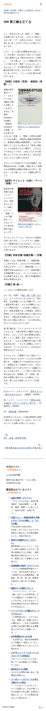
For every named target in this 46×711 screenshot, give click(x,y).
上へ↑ (41, 707)
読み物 (13, 10)
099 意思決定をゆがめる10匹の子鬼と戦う (23, 448)
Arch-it (7, 4)
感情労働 (12, 411)
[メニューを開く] (40, 4)
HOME (6, 10)
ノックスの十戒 (13, 475)
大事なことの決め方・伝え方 (29, 10)
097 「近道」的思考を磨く (15, 438)
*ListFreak (12, 469)
